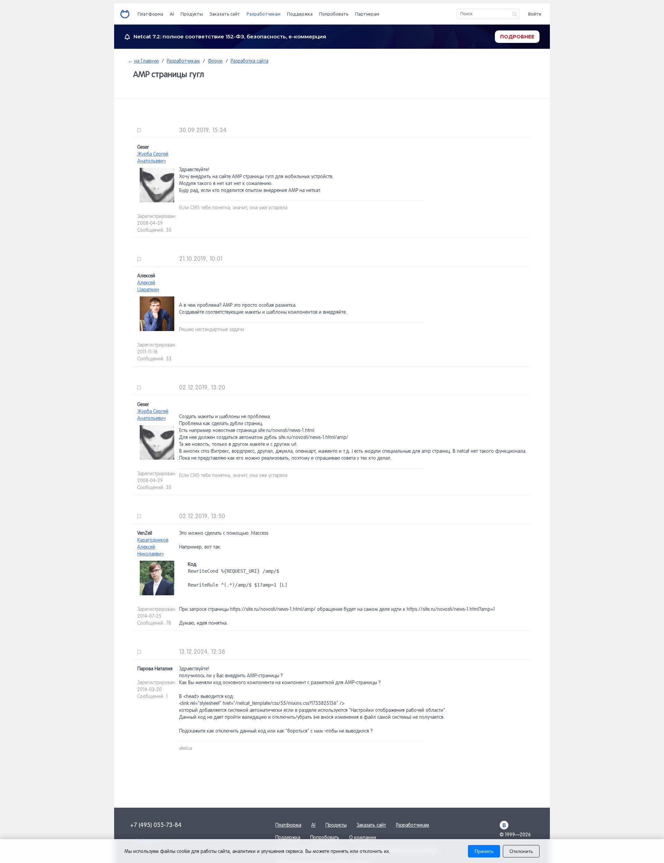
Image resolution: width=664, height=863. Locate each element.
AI (172, 13)
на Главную (146, 61)
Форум (215, 61)
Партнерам (367, 13)
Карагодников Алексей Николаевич (152, 547)
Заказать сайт (225, 13)
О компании (362, 837)
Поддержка (300, 13)
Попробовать (334, 13)
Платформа (150, 13)
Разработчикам (263, 13)
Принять (484, 851)
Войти (534, 13)
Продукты (192, 13)
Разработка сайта (249, 61)
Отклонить (521, 851)
